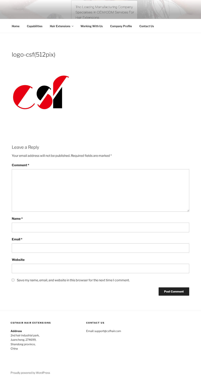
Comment (20, 165)
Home (15, 26)
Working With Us (91, 26)
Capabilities (34, 26)
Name (17, 219)
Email (17, 239)
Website (18, 260)
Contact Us (146, 26)
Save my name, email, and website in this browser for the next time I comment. (73, 280)
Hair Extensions (60, 26)
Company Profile (121, 26)
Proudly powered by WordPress (30, 372)
